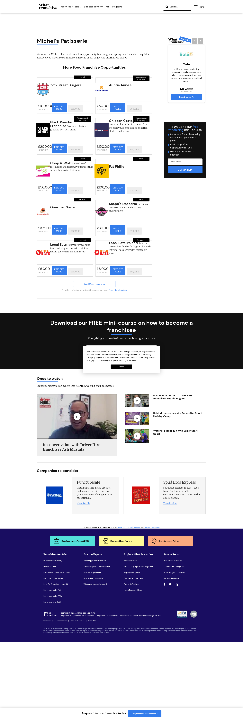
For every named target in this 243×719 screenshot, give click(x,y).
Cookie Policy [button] (143, 358)
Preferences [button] (131, 360)
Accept (121, 367)
